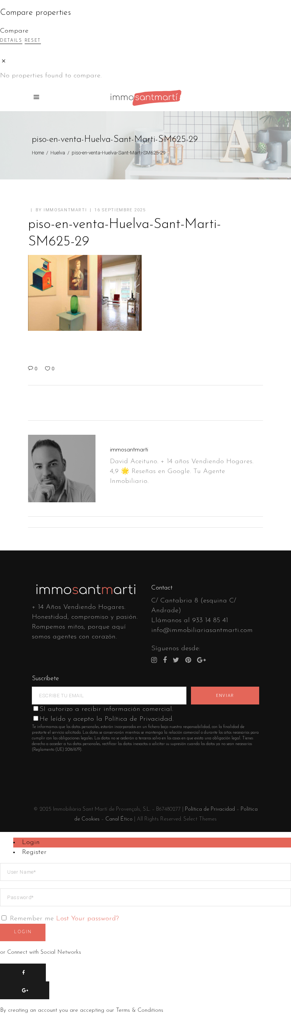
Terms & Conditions (139, 1010)
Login (31, 842)
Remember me (32, 918)
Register (34, 852)
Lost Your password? (87, 918)
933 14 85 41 (210, 620)
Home (38, 153)
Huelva (57, 153)
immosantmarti (65, 210)
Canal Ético (119, 819)
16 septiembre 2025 (120, 210)
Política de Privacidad (210, 809)
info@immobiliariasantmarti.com (202, 630)
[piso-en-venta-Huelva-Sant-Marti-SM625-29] (61, 468)
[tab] (152, 842)
